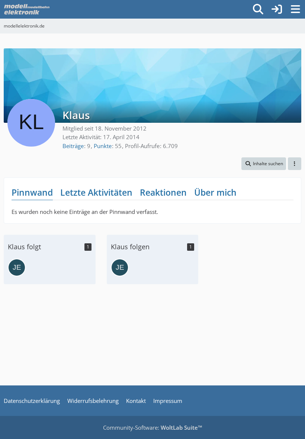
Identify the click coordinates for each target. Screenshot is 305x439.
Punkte (103, 146)
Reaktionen (163, 192)
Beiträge (73, 146)
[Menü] (295, 9)
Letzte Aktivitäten (96, 192)
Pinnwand (32, 192)
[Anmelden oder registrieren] (276, 9)
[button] (263, 163)
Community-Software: (152, 427)
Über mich (215, 192)
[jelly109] (17, 267)
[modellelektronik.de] (27, 9)
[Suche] (258, 9)
